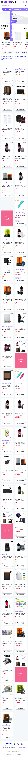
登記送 (11, 12)
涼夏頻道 (11, 24)
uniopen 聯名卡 (18, 9)
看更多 (11, 39)
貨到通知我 (7, 680)
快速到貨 (11, 18)
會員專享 (11, 33)
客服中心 (8, 751)
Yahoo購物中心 (10, 2)
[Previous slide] (2, 62)
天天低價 (11, 21)
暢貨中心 (11, 15)
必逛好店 (11, 27)
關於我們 (14, 751)
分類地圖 (19, 754)
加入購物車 (8, 81)
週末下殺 (11, 30)
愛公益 (11, 36)
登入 (24, 2)
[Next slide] (12, 62)
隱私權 (14, 754)
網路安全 (9, 754)
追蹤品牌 (14, 21)
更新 (24, 747)
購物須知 (19, 751)
